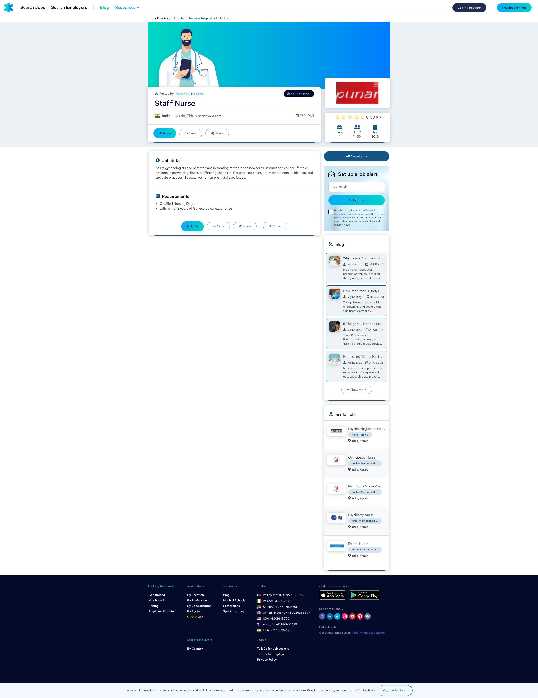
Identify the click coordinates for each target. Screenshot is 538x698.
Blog (104, 7)
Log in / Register (469, 7)
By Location (195, 595)
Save (192, 133)
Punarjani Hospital (200, 18)
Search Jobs (32, 7)
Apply (167, 133)
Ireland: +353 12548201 (278, 601)
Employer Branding (162, 611)
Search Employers (69, 7)
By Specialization (199, 606)
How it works (157, 600)
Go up (277, 226)
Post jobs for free (514, 7)
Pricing (154, 606)
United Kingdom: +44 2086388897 (286, 612)
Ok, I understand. (395, 690)
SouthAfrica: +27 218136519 (281, 607)
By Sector (194, 611)
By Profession (197, 600)
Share (219, 133)
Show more (358, 390)
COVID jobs (195, 617)
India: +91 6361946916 (277, 630)
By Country (195, 648)
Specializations (233, 611)
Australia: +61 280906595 (280, 624)
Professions (231, 606)
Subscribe (356, 200)
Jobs (181, 18)
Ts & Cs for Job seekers (273, 648)
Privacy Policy (267, 659)
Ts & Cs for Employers (272, 654)
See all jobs (359, 156)
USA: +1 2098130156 (276, 618)
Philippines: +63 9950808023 (283, 595)
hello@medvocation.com (368, 632)
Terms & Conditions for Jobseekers (354, 212)
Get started (157, 595)
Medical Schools (234, 600)
